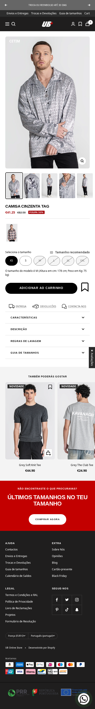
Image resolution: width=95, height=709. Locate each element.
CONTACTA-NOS (77, 306)
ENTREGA (21, 306)
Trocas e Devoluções (44, 13)
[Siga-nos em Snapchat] (77, 610)
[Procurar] (13, 24)
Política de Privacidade (19, 601)
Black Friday (59, 576)
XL (68, 260)
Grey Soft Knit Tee (30, 465)
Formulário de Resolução (20, 621)
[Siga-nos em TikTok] (67, 610)
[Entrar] (73, 24)
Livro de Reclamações (18, 608)
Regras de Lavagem (26, 341)
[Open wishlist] (80, 24)
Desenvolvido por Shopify (41, 647)
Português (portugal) (42, 635)
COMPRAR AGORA (47, 519)
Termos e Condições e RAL (21, 595)
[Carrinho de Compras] (87, 24)
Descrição (19, 329)
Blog (54, 563)
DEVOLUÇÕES (48, 306)
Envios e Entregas (17, 13)
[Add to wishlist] (85, 287)
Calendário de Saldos (18, 576)
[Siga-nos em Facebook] (57, 600)
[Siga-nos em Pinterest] (57, 610)
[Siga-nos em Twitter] (67, 600)
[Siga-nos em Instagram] (77, 600)
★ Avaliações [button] (92, 357)
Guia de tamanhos (70, 13)
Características (24, 317)
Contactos (11, 549)
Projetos (10, 615)
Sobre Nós (58, 549)
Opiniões (57, 556)
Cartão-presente (62, 569)
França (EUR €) (15, 635)
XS (11, 260)
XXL (82, 260)
